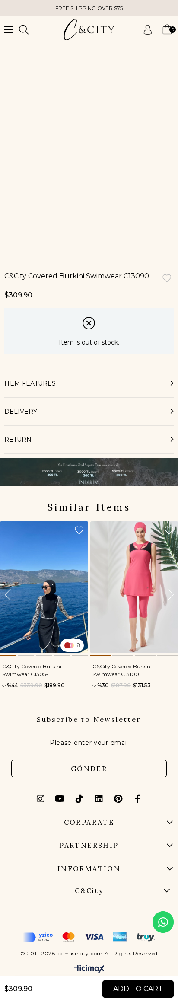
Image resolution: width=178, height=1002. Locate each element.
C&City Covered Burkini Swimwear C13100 (122, 670)
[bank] (89, 937)
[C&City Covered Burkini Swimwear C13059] (44, 587)
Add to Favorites (79, 530)
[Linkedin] (99, 798)
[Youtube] (60, 798)
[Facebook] (137, 798)
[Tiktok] (79, 798)
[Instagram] (40, 798)
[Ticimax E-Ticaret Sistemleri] (89, 969)
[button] (8, 655)
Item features (30, 383)
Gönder (89, 768)
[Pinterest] (118, 798)
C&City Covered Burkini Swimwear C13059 (31, 670)
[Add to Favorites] (167, 279)
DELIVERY (20, 411)
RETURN (18, 440)
